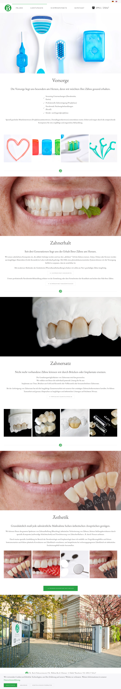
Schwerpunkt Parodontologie (61, 283)
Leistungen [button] (36, 8)
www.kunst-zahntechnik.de (61, 396)
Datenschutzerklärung (12, 680)
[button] (17, 148)
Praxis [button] (19, 8)
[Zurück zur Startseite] (8, 8)
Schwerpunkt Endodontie (62, 273)
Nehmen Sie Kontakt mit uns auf (62, 588)
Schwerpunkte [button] (59, 8)
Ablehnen (23, 685)
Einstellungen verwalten (42, 685)
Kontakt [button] (79, 8)
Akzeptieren (10, 685)
